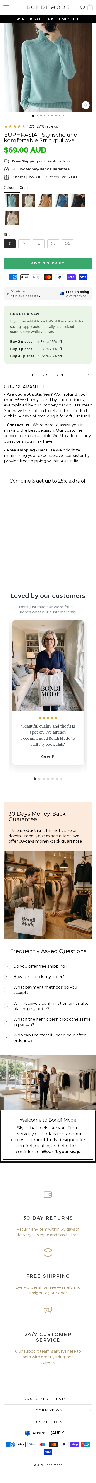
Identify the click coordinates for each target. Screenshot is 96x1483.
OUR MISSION (47, 1422)
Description (48, 375)
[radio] (12, 200)
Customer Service (47, 1399)
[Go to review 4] (48, 779)
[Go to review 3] (44, 779)
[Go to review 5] (52, 779)
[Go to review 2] (39, 779)
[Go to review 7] (61, 779)
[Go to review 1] (35, 778)
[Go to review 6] (57, 779)
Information (47, 1410)
